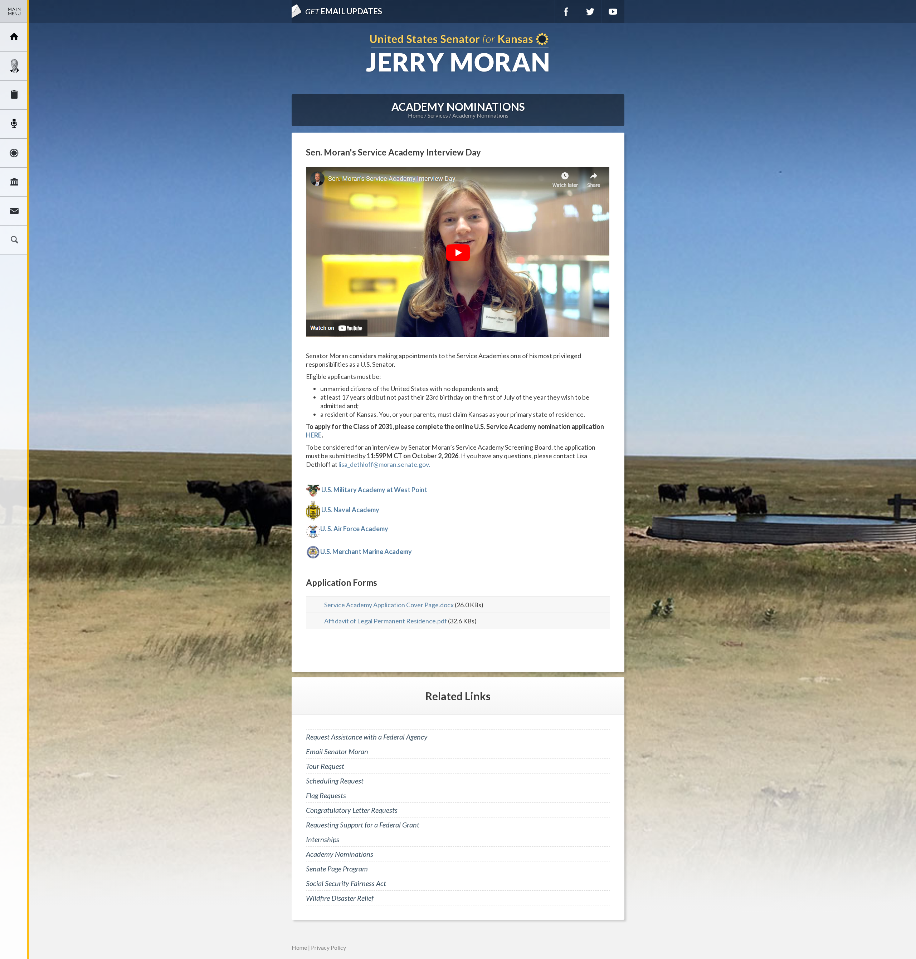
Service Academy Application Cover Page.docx (389, 605)
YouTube (612, 11)
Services (14, 95)
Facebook (566, 11)
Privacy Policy (328, 947)
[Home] (14, 37)
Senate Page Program (337, 868)
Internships (322, 839)
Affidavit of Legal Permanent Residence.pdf (385, 621)
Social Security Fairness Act (346, 883)
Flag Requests (326, 795)
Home (415, 115)
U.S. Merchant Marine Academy (366, 551)
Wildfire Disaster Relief (340, 898)
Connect (14, 211)
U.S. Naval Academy (350, 510)
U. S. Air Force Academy (354, 529)
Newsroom (14, 124)
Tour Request (325, 766)
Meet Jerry (14, 66)
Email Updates (343, 11)
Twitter (589, 11)
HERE (314, 435)
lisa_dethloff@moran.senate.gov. (384, 464)
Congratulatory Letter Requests (352, 810)
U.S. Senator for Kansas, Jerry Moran (458, 53)
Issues (14, 153)
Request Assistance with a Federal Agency (367, 736)
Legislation (14, 182)
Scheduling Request (335, 780)
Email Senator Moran (337, 751)
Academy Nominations (480, 115)
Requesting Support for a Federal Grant (362, 824)
